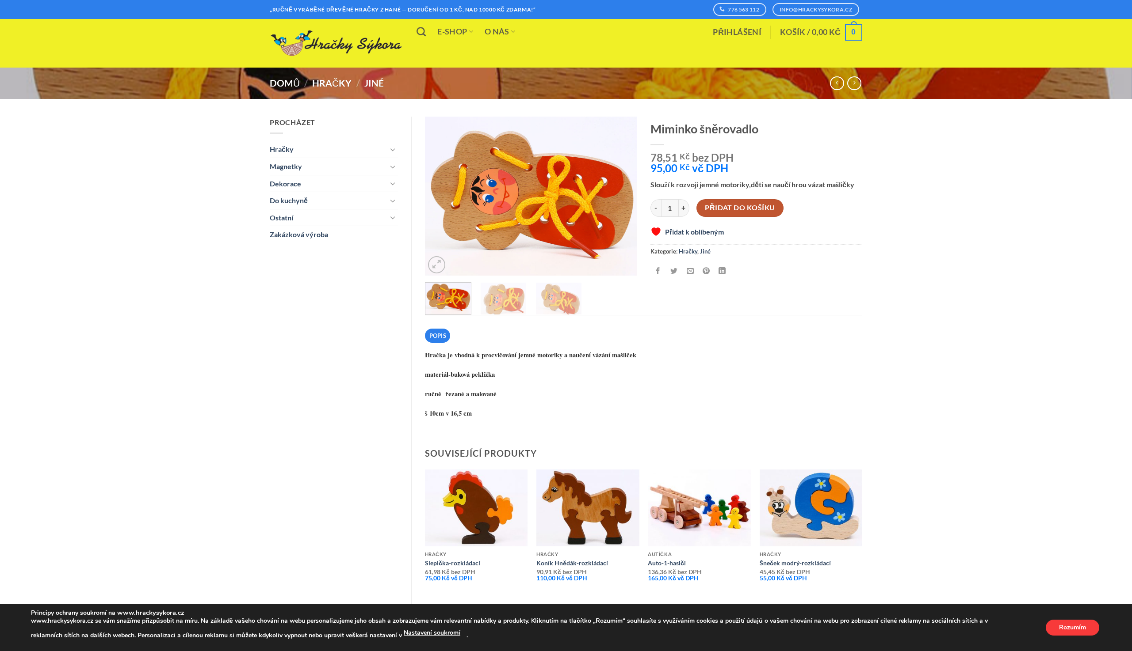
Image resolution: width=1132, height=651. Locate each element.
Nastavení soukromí (432, 632)
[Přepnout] (392, 149)
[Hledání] (421, 32)
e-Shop (452, 31)
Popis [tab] (437, 335)
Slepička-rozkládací (452, 563)
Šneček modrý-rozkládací (795, 563)
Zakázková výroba (299, 234)
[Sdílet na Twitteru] (674, 271)
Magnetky (286, 166)
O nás (497, 31)
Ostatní (281, 217)
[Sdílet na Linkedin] (722, 271)
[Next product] (837, 83)
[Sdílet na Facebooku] (658, 271)
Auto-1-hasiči (667, 563)
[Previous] (440, 196)
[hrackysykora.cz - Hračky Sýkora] (336, 43)
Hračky (332, 82)
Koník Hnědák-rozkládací (572, 563)
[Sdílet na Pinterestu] (706, 271)
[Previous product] (854, 83)
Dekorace (285, 183)
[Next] (622, 196)
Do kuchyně (289, 200)
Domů (285, 82)
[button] (737, 32)
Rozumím (1072, 627)
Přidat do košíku (740, 208)
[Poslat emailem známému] (690, 271)
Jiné (374, 82)
